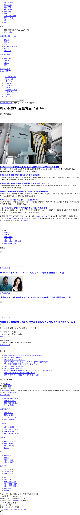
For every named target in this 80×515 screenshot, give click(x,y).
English (6, 490)
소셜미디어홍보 (10, 16)
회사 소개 (7, 455)
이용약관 (7, 479)
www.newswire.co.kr (41, 216)
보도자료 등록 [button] (5, 69)
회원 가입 (7, 51)
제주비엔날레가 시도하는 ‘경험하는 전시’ (19, 373)
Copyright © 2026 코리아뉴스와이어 (13, 509)
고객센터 (3, 466)
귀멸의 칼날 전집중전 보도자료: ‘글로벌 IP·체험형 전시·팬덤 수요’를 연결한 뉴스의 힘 (38, 322)
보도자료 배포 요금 (11, 403)
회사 (1, 452)
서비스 (6, 61)
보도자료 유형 (9, 446)
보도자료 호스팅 (10, 417)
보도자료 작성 (9, 443)
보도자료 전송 (9, 419)
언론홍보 (7, 11)
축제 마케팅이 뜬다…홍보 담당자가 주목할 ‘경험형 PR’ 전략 (26, 362)
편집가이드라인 (10, 482)
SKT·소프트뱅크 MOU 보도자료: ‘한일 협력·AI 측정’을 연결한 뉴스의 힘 (32, 272)
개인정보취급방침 (11, 484)
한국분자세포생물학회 (12, 241)
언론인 (6, 65)
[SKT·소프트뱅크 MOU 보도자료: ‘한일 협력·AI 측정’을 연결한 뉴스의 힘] (11, 266)
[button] (40, 336)
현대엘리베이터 (10, 243)
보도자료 (7, 58)
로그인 (6, 48)
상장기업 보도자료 (11, 429)
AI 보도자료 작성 (10, 46)
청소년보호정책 (10, 486)
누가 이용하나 (9, 405)
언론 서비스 (8, 413)
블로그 (6, 40)
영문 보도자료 (9, 431)
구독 (9, 388)
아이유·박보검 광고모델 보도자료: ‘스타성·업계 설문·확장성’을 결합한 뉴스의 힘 (35, 297)
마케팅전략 (8, 9)
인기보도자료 (9, 20)
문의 (6, 44)
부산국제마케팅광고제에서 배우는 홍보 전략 (20, 364)
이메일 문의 (9, 473)
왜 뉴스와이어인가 (11, 398)
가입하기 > (26, 220)
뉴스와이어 (13, 218)
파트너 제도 (8, 460)
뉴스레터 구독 (5, 345)
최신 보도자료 (9, 427)
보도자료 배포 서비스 (8, 36)
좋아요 (7, 384)
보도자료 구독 (5, 409)
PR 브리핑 (8, 5)
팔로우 (10, 386)
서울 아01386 (17, 500)
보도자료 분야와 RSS (12, 433)
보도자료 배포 (5, 395)
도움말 (6, 42)
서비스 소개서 (9, 462)
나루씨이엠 (8, 237)
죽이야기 (7, 239)
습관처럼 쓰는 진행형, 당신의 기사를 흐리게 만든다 (23, 355)
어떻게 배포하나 (10, 401)
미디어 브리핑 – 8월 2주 (13, 368)
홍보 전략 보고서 (10, 441)
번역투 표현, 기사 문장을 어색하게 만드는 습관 (21, 375)
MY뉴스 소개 (9, 415)
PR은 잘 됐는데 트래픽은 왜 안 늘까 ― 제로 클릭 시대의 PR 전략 (28, 370)
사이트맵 (7, 488)
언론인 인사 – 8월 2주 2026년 (14, 366)
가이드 (6, 63)
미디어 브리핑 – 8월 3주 (13, 357)
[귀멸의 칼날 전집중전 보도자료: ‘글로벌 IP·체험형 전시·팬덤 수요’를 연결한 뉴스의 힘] (11, 316)
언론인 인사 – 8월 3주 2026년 (14, 360)
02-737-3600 (8, 471)
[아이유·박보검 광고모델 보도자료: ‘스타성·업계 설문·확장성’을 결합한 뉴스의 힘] (11, 291)
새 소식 (7, 22)
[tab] (40, 395)
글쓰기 (6, 13)
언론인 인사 (8, 18)
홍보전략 (7, 7)
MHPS (6, 232)
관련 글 (2, 248)
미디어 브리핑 (9, 3)
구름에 (6, 234)
